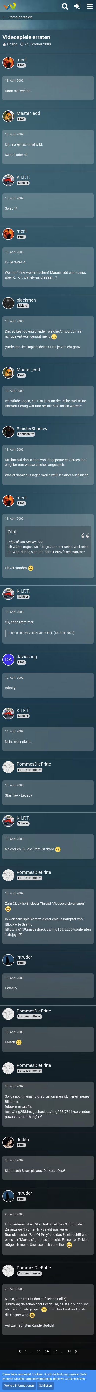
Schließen (45, 1385)
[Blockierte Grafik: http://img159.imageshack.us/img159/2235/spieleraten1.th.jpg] (48, 929)
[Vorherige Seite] (20, 1351)
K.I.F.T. (48, 633)
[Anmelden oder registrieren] (77, 6)
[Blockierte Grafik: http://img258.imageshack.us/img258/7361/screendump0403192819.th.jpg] (48, 1112)
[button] (90, 6)
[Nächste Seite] (76, 1351)
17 (55, 1351)
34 (69, 1351)
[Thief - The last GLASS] (9, 6)
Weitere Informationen (19, 1385)
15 (39, 1351)
